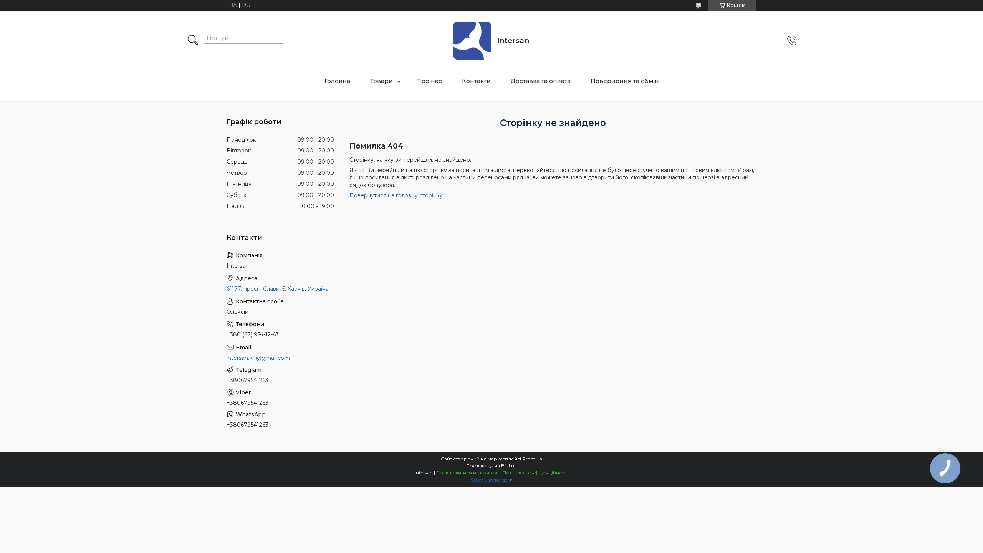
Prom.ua (532, 459)
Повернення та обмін (625, 80)
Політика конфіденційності (535, 472)
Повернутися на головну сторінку (396, 195)
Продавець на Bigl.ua (491, 466)
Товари (381, 80)
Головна (337, 80)
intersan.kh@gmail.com (258, 357)
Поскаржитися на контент (467, 472)
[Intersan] (472, 41)
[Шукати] (192, 40)
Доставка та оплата (541, 80)
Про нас (429, 80)
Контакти (476, 80)
